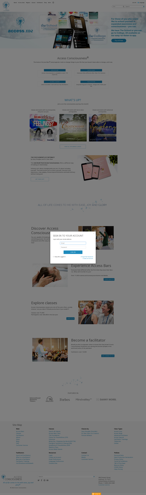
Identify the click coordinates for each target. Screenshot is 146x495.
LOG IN (73, 252)
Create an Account (88, 258)
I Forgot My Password (87, 257)
